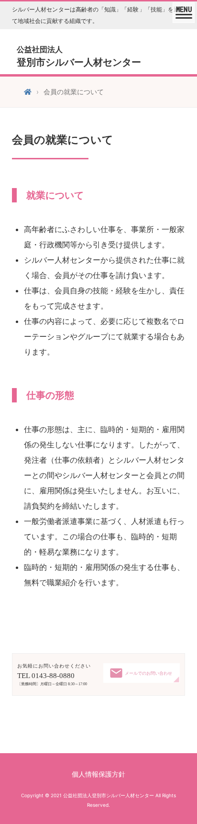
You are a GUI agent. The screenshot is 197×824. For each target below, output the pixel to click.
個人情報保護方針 (98, 774)
